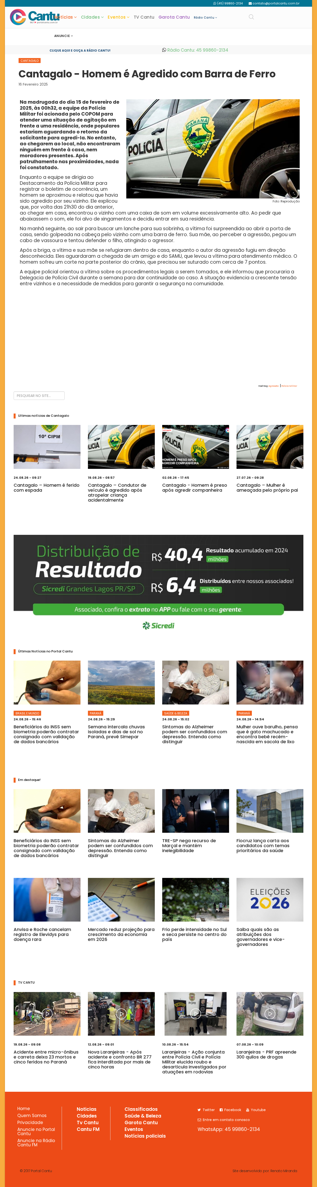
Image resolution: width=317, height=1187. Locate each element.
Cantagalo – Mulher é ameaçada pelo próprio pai (267, 487)
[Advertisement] (158, 344)
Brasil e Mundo (27, 713)
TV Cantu (144, 17)
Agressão (273, 386)
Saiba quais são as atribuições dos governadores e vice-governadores (261, 936)
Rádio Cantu (204, 17)
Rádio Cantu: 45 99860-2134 (197, 50)
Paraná (95, 713)
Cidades (90, 17)
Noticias (87, 1110)
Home (23, 1109)
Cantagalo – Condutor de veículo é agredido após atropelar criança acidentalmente (117, 492)
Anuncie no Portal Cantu (36, 1132)
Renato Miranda (283, 1170)
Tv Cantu (88, 1123)
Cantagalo (30, 61)
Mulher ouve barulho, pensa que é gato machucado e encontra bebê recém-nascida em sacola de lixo (267, 734)
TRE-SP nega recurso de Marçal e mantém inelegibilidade (189, 845)
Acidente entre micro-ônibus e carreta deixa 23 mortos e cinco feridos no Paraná (46, 1057)
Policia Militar (289, 386)
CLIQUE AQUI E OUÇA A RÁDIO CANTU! (80, 50)
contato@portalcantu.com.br (276, 3)
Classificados (141, 1110)
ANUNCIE (62, 35)
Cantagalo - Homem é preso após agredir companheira (194, 487)
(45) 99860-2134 (230, 3)
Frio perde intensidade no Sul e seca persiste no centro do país (194, 934)
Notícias (63, 17)
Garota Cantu (174, 17)
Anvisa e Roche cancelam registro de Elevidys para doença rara (42, 934)
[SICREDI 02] (158, 585)
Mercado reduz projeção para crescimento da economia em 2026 (121, 934)
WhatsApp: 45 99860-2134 (229, 1129)
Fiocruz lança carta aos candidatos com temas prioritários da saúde (263, 845)
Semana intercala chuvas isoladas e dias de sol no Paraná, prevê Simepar (116, 732)
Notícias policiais (145, 1136)
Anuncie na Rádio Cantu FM (36, 1143)
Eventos (117, 17)
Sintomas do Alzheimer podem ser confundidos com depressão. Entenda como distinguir (194, 734)
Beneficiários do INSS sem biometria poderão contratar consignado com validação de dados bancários (46, 734)
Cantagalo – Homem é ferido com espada (46, 487)
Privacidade (30, 1123)
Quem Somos (32, 1116)
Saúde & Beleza (175, 713)
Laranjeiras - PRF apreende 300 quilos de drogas (266, 1054)
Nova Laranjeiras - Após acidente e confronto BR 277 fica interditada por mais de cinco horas (120, 1059)
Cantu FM (88, 1130)
